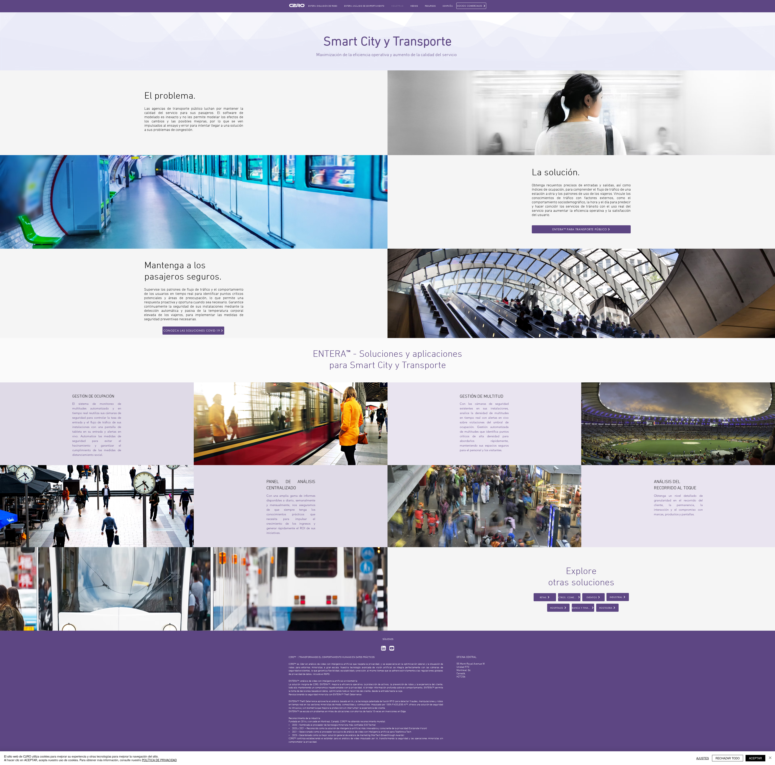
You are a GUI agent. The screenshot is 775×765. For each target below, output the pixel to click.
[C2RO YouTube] (391, 648)
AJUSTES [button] (702, 758)
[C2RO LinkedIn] (383, 648)
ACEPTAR (755, 758)
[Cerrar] (770, 758)
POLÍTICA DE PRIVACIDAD (159, 760)
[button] (414, 6)
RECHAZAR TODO (727, 758)
